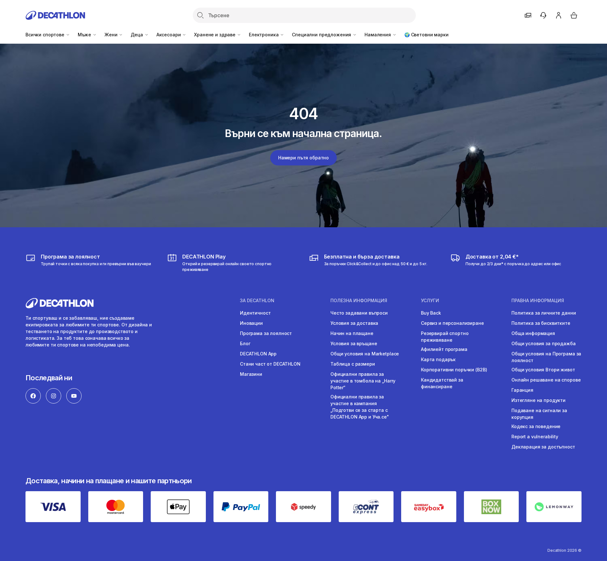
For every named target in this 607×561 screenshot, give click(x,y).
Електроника (264, 34)
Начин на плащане (351, 333)
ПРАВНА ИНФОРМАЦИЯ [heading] (537, 300)
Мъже (85, 34)
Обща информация (533, 333)
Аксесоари (169, 34)
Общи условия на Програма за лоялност (546, 357)
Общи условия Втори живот (543, 369)
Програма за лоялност (266, 333)
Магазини (251, 374)
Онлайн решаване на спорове (546, 379)
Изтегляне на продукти (538, 400)
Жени (112, 34)
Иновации (251, 323)
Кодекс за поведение (535, 426)
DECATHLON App (258, 353)
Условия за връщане (353, 343)
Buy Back (431, 313)
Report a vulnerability (534, 436)
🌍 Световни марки (426, 34)
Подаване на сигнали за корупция (539, 414)
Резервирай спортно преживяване (444, 337)
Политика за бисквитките (540, 323)
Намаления (378, 34)
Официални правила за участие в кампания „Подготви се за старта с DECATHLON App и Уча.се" (359, 406)
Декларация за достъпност (543, 446)
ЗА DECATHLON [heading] (257, 300)
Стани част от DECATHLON (270, 364)
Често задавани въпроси (359, 313)
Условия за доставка (354, 323)
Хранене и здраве (215, 34)
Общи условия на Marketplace (364, 353)
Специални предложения (322, 34)
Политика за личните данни (543, 313)
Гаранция (522, 390)
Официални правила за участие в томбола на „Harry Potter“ (362, 380)
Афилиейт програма (444, 349)
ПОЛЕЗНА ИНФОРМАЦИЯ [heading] (358, 300)
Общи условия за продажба (543, 343)
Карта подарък (438, 359)
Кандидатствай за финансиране (442, 383)
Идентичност (255, 313)
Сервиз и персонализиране (452, 323)
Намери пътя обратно (303, 157)
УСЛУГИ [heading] (430, 300)
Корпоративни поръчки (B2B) (454, 369)
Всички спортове (45, 34)
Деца (137, 34)
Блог (245, 343)
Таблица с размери (352, 364)
